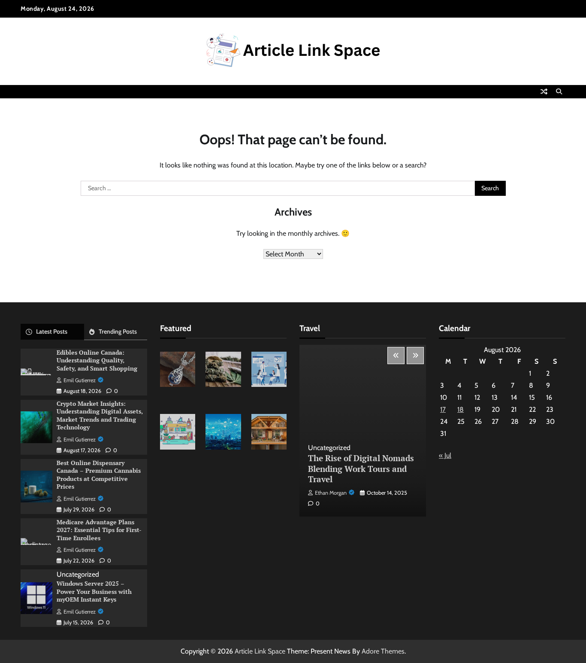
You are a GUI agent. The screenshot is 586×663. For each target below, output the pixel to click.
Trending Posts (118, 331)
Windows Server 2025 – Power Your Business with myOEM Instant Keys (94, 591)
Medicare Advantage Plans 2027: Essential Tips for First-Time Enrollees (99, 530)
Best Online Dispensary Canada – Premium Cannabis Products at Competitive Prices (99, 475)
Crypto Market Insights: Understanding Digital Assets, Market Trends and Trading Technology (100, 415)
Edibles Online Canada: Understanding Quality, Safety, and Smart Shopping (97, 360)
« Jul (445, 455)
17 (443, 409)
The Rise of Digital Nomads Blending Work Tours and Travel (361, 469)
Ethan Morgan (331, 493)
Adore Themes (383, 651)
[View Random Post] (544, 91)
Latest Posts (51, 331)
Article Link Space (260, 651)
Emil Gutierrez (79, 380)
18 (460, 409)
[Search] (559, 91)
